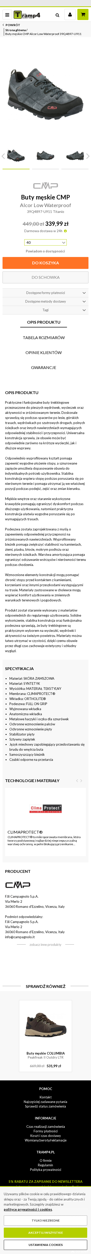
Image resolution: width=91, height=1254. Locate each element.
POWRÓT (12, 25)
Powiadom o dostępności (45, 251)
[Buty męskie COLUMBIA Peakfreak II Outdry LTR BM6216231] (45, 1025)
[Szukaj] (57, 14)
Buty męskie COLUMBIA (46, 1055)
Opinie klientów (44, 352)
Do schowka (46, 277)
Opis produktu (43, 322)
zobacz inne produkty (45, 945)
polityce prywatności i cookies (28, 1209)
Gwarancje (43, 367)
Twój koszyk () (82, 14)
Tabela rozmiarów (44, 337)
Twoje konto (70, 14)
